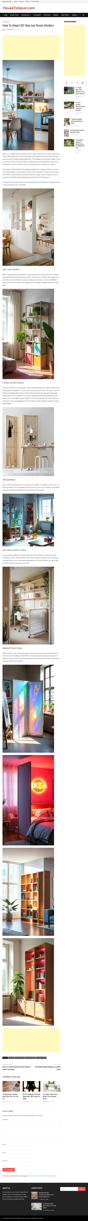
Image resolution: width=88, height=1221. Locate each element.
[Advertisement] (31, 47)
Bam (42, 1218)
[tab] (66, 83)
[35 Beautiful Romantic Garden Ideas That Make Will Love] (69, 140)
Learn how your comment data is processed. (42, 1176)
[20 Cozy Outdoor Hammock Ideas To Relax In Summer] (69, 103)
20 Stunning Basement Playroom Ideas (77, 131)
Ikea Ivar (11, 1058)
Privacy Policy (35, 1)
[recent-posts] (72, 83)
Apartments (65, 15)
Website (5, 1160)
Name (4, 1144)
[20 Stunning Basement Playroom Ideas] (66, 130)
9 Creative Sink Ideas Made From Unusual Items (50, 1096)
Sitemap (21, 1)
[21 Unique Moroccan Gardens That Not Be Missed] (69, 88)
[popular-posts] (66, 83)
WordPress (35, 1218)
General (55, 15)
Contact (27, 1)
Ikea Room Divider (41, 1058)
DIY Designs (37, 15)
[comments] (77, 83)
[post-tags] (83, 83)
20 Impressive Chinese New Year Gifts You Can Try (10, 1096)
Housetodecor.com (18, 1218)
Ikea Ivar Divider (19, 1058)
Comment (5, 1119)
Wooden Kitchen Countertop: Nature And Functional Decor (46, 1195)
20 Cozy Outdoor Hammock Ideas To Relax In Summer (80, 106)
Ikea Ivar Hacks (30, 1058)
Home (5, 15)
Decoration (25, 15)
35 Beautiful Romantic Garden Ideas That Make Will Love (80, 144)
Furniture (47, 15)
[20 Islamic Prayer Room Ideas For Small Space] (36, 1204)
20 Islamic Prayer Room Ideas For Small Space (49, 1206)
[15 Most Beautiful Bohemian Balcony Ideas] (67, 119)
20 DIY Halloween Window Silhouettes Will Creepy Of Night (31, 1096)
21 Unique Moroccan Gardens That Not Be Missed (80, 91)
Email (4, 1152)
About (15, 1)
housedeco (10, 29)
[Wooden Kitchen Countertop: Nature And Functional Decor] (34, 1193)
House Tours (14, 15)
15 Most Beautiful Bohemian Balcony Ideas (76, 121)
